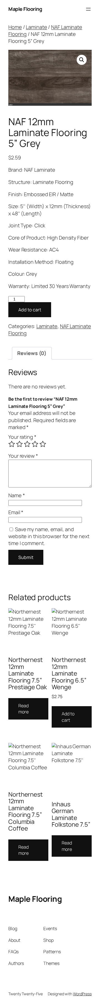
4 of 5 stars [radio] (35, 444)
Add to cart (29, 310)
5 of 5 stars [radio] (42, 444)
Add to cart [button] (68, 717)
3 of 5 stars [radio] (27, 444)
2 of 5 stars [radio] (19, 444)
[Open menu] (88, 9)
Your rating (22, 436)
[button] (82, 60)
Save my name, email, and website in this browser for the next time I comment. (48, 536)
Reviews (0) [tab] (31, 353)
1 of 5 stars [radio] (11, 444)
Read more (23, 709)
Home (15, 27)
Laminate (36, 27)
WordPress (82, 993)
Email (15, 512)
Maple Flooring (25, 9)
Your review (23, 455)
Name (16, 495)
